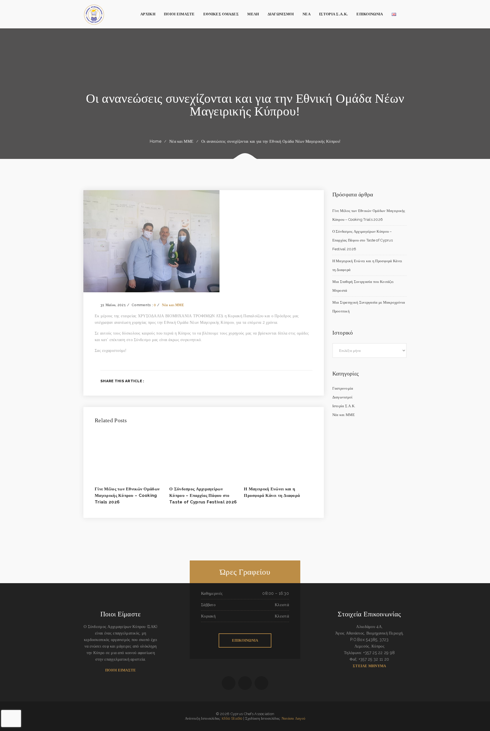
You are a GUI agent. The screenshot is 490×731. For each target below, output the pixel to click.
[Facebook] (283, 381)
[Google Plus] (301, 381)
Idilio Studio (232, 718)
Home (155, 141)
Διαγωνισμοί (342, 397)
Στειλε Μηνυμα (369, 666)
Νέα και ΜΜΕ (181, 141)
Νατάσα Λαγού (293, 718)
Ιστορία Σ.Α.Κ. (344, 406)
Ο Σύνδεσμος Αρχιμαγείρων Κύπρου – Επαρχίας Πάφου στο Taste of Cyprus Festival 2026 (203, 495)
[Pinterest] (310, 381)
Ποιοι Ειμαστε (120, 670)
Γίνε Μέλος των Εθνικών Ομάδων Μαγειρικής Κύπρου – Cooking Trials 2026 (127, 495)
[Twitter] (292, 381)
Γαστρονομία (342, 388)
